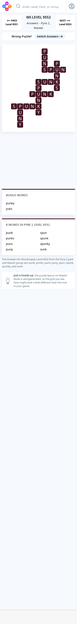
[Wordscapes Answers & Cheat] (7, 6)
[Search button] (18, 6)
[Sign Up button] (71, 6)
